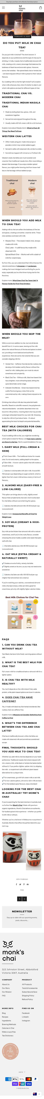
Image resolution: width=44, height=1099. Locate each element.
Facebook (26, 1013)
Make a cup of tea (9, 1032)
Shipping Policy (28, 996)
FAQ (22, 890)
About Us (5, 984)
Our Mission (7, 992)
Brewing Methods (9, 1024)
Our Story (6, 988)
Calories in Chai (8, 1028)
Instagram (26, 1021)
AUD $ (21, 1072)
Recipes (5, 1017)
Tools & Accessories (29, 988)
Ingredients (6, 1021)
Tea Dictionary (7, 1035)
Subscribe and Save (29, 992)
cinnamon (21, 266)
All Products (27, 984)
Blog (4, 1013)
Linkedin (25, 1017)
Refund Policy (27, 999)
